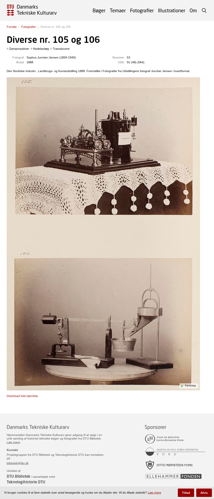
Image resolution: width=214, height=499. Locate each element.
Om (193, 10)
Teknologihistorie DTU (26, 482)
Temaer (118, 10)
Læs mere (13, 442)
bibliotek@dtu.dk (18, 463)
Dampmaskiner (19, 48)
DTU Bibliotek (18, 476)
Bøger (99, 10)
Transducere (61, 48)
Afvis (204, 492)
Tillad (186, 492)
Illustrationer (171, 10)
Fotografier (142, 10)
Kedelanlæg (41, 48)
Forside (12, 26)
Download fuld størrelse (22, 396)
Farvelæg (190, 385)
